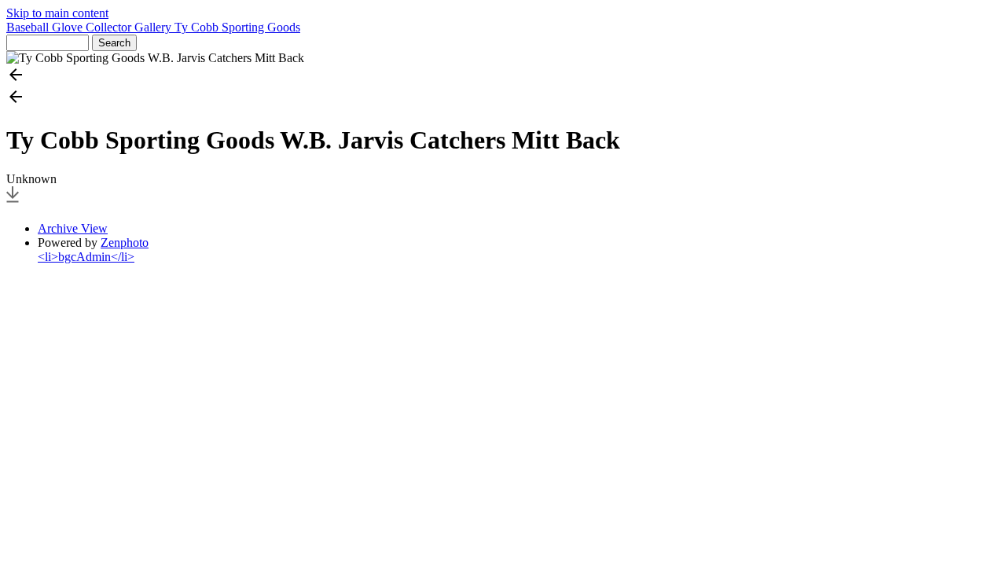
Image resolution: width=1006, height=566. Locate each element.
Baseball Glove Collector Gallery (90, 27)
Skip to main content (57, 13)
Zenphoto (125, 242)
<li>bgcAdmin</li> (86, 256)
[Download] (12, 201)
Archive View (73, 228)
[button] (503, 76)
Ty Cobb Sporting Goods (237, 27)
